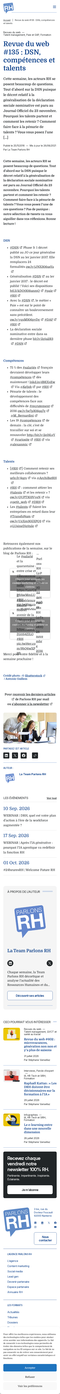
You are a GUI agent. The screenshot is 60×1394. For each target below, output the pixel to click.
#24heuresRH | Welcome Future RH (29, 870)
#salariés (29, 367)
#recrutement (40, 406)
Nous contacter (45, 1238)
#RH (13, 295)
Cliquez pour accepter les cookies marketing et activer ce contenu (30, 583)
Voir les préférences (30, 1386)
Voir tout (52, 798)
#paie (48, 290)
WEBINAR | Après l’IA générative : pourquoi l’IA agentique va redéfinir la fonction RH (29, 847)
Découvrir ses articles (30, 995)
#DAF (48, 319)
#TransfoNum (20, 516)
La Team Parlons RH (32, 774)
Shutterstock (33, 675)
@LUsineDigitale (22, 526)
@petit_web (18, 502)
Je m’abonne (30, 1190)
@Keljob (26, 387)
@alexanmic (19, 444)
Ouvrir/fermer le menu (54, 7)
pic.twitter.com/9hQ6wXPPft (26, 648)
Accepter (30, 1367)
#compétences (21, 377)
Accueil (6, 20)
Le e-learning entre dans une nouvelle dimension (38, 1128)
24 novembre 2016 (39, 641)
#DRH (36, 502)
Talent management (14, 34)
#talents (16, 492)
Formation (45, 34)
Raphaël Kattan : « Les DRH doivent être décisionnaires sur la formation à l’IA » (40, 1089)
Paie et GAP (32, 34)
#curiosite (22, 439)
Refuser (30, 1376)
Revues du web (12, 32)
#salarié (27, 556)
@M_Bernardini (22, 415)
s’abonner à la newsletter (30, 704)
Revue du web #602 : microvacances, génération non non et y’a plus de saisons (40, 1045)
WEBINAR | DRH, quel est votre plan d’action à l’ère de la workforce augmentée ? (29, 820)
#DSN (14, 247)
